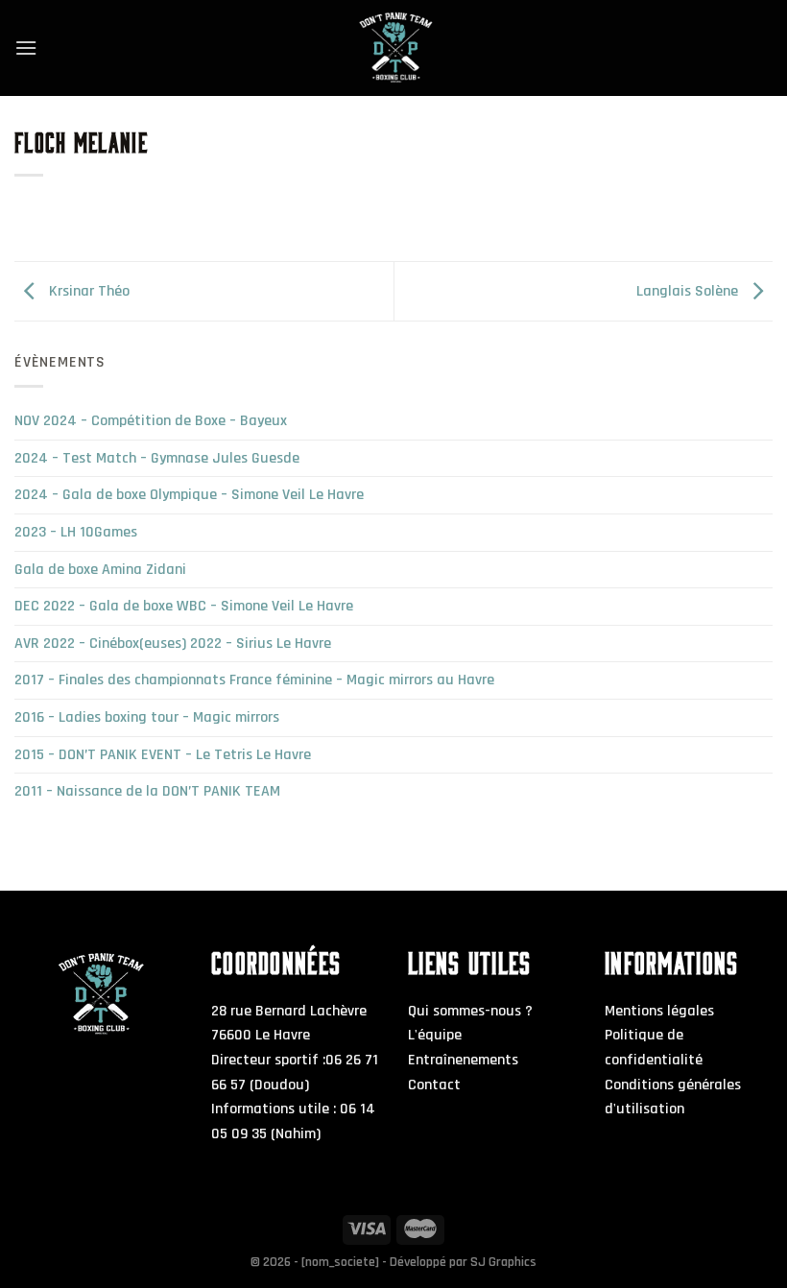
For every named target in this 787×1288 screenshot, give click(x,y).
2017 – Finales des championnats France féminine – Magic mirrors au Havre (254, 680)
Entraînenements (463, 1060)
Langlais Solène (689, 291)
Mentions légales (659, 1011)
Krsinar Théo (87, 291)
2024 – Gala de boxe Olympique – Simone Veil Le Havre (189, 495)
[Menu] (25, 47)
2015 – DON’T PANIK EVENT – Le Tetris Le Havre (162, 755)
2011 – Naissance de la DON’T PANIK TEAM (147, 791)
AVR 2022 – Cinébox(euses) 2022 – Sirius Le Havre (172, 643)
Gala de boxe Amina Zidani (100, 570)
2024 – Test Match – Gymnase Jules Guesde (156, 458)
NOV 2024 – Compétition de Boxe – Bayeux (150, 421)
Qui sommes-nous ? (470, 1011)
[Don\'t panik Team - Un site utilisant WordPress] (393, 48)
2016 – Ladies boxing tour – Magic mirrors (146, 717)
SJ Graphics (503, 1262)
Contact (434, 1085)
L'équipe (435, 1035)
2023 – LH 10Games (75, 532)
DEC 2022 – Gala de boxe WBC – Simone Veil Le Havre (183, 606)
